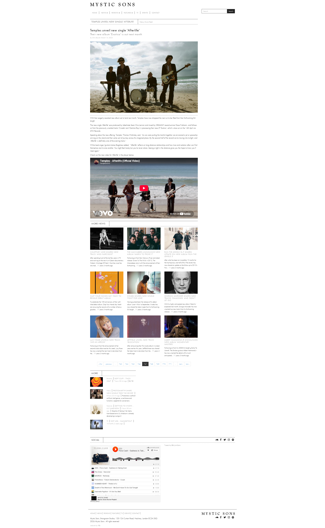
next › (181, 364)
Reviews (115, 13)
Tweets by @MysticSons (172, 445)
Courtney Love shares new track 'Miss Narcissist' (104, 253)
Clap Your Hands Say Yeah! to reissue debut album (105, 297)
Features (127, 13)
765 (132, 364)
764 (126, 364)
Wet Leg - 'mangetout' (121, 421)
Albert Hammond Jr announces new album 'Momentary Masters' (181, 342)
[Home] (112, 4)
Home (94, 13)
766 (139, 364)
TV (137, 13)
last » (187, 364)
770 (164, 364)
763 (120, 364)
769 (157, 364)
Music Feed (148, 22)
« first (100, 364)
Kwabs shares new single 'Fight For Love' (140, 297)
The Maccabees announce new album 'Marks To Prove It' (143, 253)
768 (151, 364)
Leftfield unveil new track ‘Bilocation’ (140, 341)
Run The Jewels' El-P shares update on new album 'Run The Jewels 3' (180, 254)
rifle (99, 525)
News (103, 13)
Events (145, 13)
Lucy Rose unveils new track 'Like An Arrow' (105, 341)
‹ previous (108, 364)
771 (170, 364)
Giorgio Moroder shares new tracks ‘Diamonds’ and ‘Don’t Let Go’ (180, 298)
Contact (155, 13)
